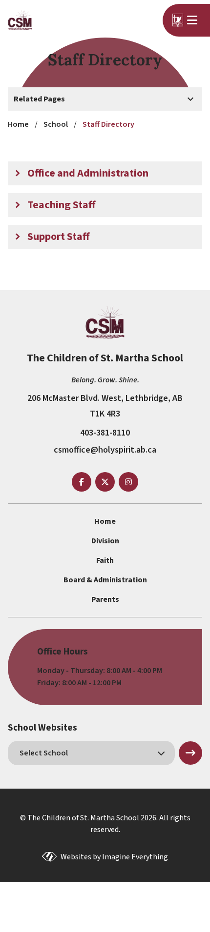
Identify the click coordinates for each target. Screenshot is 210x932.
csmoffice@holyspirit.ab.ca (105, 450)
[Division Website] (177, 20)
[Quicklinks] (193, 20)
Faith (105, 560)
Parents (105, 599)
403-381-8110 (105, 433)
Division (105, 540)
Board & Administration (105, 580)
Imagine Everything (135, 857)
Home (105, 521)
